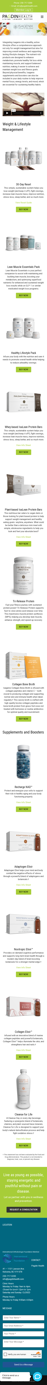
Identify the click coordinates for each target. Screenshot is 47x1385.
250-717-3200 (26, 3)
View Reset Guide (23, 202)
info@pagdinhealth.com (27, 6)
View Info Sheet (23, 445)
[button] (23, 209)
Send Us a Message (23, 1364)
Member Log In (23, 9)
